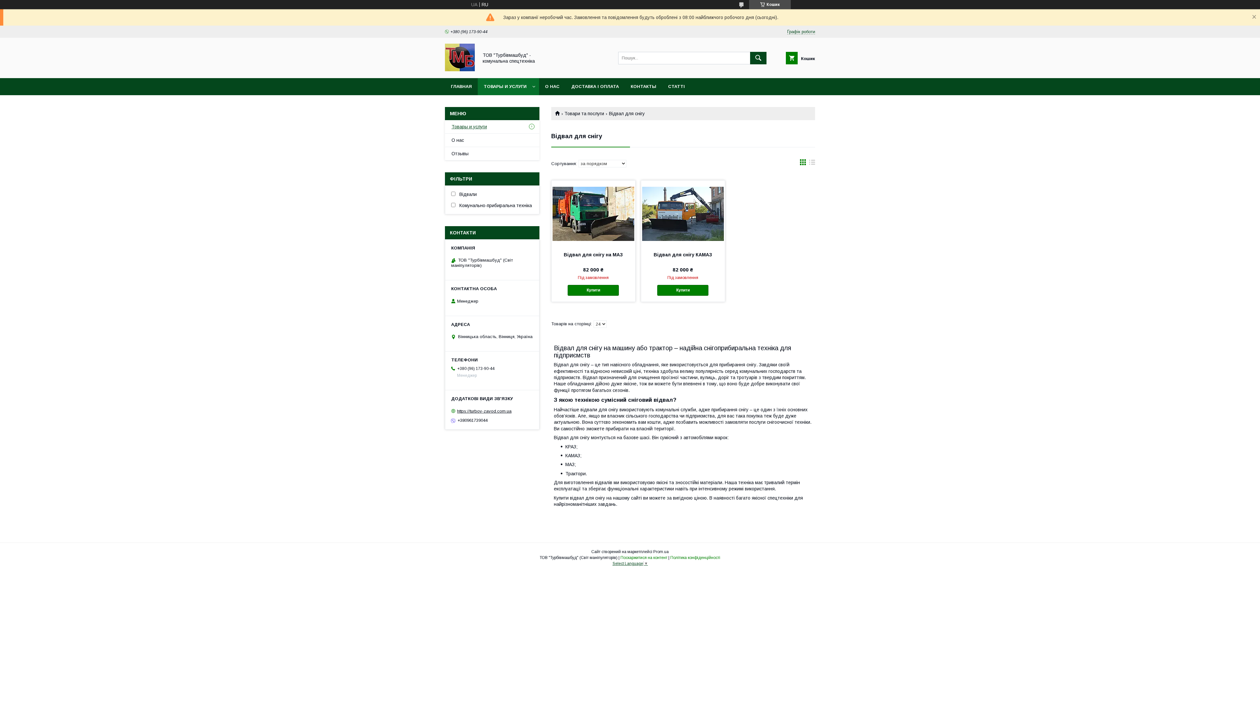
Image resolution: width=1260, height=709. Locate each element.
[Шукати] (758, 58)
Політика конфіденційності (695, 557)
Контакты (643, 86)
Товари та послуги (584, 113)
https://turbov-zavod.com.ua (484, 411)
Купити (593, 290)
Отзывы (460, 153)
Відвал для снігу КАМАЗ (683, 254)
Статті (676, 86)
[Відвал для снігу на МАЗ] (593, 213)
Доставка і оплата (595, 86)
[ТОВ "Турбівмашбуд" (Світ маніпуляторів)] (460, 69)
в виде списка (812, 163)
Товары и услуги (505, 86)
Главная (461, 86)
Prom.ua (661, 551)
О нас (552, 86)
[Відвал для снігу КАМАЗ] (683, 213)
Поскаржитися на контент (643, 557)
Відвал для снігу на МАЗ (593, 254)
